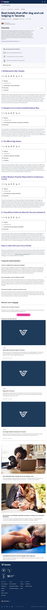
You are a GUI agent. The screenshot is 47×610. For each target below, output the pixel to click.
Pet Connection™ (13, 583)
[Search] (42, 2)
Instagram (6, 90)
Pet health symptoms (13, 588)
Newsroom (3, 586)
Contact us (27, 583)
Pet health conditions (13, 586)
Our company (4, 583)
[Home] (5, 2)
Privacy (22, 583)
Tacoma (15, 302)
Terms (21, 586)
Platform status (28, 586)
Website (6, 81)
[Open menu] (45, 2)
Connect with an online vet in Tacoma (9, 41)
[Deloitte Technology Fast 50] (11, 576)
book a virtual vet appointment (22, 254)
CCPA (21, 588)
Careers (3, 588)
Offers (2, 590)
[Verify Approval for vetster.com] (9, 570)
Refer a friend (4, 593)
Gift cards (3, 595)
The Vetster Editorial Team (9, 24)
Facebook (6, 87)
